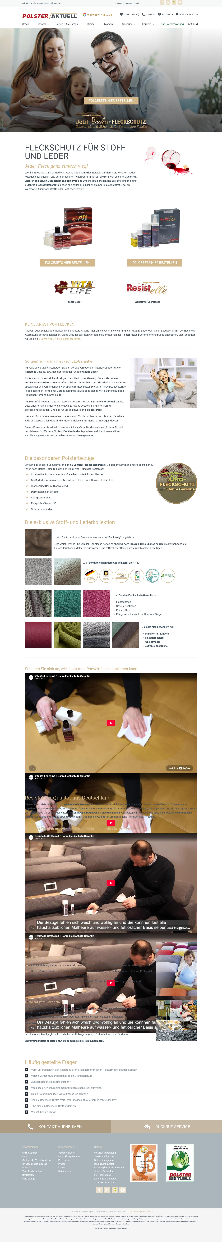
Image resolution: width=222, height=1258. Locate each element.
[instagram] (168, 2)
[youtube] (180, 2)
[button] (111, 1070)
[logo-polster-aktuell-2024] (49, 14)
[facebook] (162, 2)
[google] (98, 13)
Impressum (135, 1211)
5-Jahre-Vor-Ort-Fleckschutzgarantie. (60, 338)
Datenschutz (147, 1211)
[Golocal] (174, 2)
